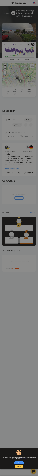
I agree (19, 466)
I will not (19, 463)
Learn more (23, 458)
